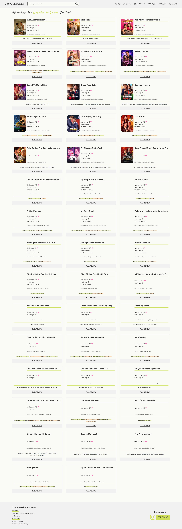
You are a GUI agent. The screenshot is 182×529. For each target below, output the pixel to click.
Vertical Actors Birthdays (20, 524)
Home (117, 4)
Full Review (37, 43)
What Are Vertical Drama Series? (23, 513)
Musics (162, 4)
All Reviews (16, 516)
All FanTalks (16, 518)
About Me (173, 4)
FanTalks (152, 4)
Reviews (127, 4)
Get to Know (139, 4)
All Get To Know (17, 521)
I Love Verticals (14, 3)
